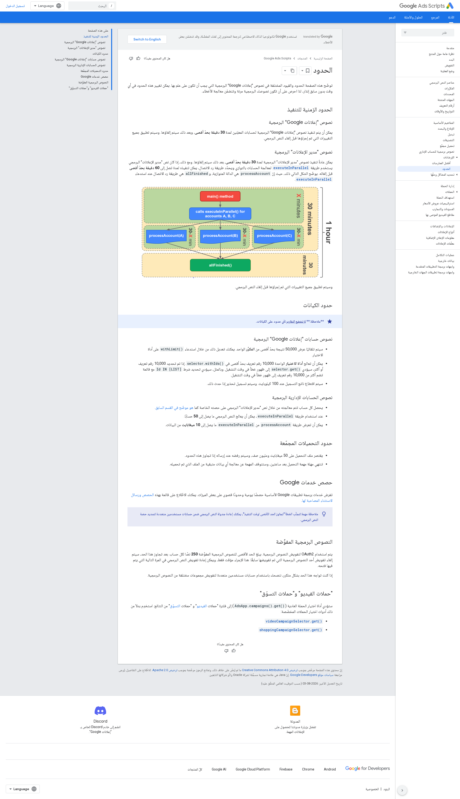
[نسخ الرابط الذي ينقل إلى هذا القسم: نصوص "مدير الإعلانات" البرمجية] (270, 152)
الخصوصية (372, 789)
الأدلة (451, 17)
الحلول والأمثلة (413, 17)
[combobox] (92, 5)
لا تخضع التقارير (296, 321)
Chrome (308, 769)
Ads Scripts (431, 6)
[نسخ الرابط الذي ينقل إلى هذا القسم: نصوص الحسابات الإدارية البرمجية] (267, 398)
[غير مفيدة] (131, 58)
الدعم (392, 17)
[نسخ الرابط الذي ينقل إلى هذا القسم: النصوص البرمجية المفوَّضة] (271, 542)
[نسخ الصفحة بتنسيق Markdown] (292, 71)
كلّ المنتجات (195, 769)
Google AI (219, 769)
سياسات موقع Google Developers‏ (312, 675)
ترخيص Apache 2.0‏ (164, 670)
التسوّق (175, 606)
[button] (428, 157)
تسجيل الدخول (15, 6)
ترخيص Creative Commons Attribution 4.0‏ (270, 670)
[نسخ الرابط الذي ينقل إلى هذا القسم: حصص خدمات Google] (275, 483)
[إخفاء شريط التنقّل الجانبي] (402, 790)
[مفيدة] (138, 58)
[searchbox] (427, 32)
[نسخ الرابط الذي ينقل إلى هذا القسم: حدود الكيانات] (298, 305)
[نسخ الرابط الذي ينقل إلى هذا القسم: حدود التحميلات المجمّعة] (275, 443)
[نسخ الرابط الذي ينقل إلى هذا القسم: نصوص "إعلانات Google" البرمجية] (264, 123)
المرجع (435, 17)
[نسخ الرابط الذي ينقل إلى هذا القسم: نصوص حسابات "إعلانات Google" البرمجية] (249, 339)
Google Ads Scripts (277, 58)
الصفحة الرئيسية (323, 58)
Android (330, 769)
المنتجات (302, 58)
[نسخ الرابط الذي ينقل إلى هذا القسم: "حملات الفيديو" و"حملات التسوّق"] (255, 594)
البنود (386, 789)
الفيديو (202, 606)
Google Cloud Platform (253, 769)
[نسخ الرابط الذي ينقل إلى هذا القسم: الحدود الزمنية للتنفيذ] (282, 110)
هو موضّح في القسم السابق (174, 407)
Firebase (286, 769)
